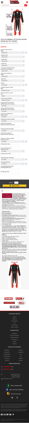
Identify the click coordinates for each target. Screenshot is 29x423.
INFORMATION (14, 330)
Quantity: (11, 182)
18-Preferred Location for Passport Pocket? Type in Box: (7, 133)
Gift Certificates (14, 325)
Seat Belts (21, 350)
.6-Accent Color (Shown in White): (6, 74)
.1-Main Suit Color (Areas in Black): (6, 50)
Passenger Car (21, 352)
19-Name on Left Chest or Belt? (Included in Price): (7, 139)
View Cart (14, 343)
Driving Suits (6, 352)
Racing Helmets (7, 354)
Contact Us (14, 319)
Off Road (20, 360)
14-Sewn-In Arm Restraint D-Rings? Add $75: (7, 114)
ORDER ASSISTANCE (14, 363)
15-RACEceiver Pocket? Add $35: (8, 119)
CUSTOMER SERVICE (14, 314)
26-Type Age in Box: (5, 171)
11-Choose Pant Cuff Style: (6, 98)
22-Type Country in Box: (6, 153)
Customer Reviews (14, 327)
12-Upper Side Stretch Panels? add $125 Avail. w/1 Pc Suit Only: (8, 103)
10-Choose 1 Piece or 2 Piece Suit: (7, 93)
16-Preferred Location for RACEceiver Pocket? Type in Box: (8, 124)
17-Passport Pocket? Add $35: (7, 128)
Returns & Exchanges (14, 335)
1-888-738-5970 (8, 366)
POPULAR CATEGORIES (14, 347)
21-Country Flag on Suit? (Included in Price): (6, 148)
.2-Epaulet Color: (4, 55)
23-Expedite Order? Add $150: (7, 157)
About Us (14, 316)
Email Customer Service (8, 378)
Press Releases (14, 321)
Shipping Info (14, 333)
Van (21, 356)
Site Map (14, 341)
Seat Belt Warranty (14, 337)
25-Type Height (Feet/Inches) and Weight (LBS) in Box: (7, 167)
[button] (25, 415)
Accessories (7, 358)
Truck (21, 354)
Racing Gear (7, 350)
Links (14, 323)
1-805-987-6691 (8, 369)
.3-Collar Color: (4, 59)
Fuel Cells (7, 360)
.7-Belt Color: (3, 79)
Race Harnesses (7, 356)
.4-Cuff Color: (3, 63)
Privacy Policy (14, 339)
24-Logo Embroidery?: (5, 162)
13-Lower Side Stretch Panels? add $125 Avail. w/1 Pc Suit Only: (8, 109)
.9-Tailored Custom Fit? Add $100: (7, 88)
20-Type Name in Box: (5, 144)
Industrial (21, 358)
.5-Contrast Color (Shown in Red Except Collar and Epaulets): (8, 68)
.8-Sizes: (2, 83)
